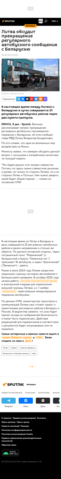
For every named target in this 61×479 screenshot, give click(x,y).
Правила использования (24, 418)
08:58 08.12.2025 (9, 55)
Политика (44, 392)
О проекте (6, 418)
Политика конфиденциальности (16, 430)
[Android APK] (10, 453)
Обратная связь (8, 445)
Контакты (41, 418)
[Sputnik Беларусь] (8, 22)
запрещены (9, 291)
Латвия (14, 348)
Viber (39, 337)
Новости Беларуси (27, 348)
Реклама (25, 426)
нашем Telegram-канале (17, 337)
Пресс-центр (23, 422)
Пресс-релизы (8, 422)
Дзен (28, 340)
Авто (34, 353)
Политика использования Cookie (17, 434)
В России (30, 392)
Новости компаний (10, 426)
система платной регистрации (38, 281)
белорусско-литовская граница (16, 353)
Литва (5, 348)
